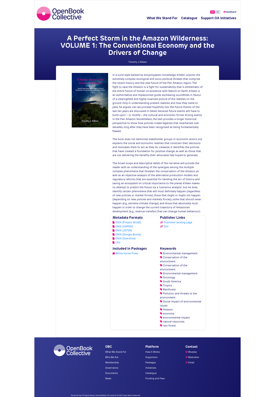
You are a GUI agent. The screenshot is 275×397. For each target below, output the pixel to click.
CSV (117, 242)
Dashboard (231, 12)
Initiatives (150, 367)
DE (217, 12)
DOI (166, 226)
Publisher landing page (178, 222)
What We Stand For (162, 18)
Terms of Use (76, 395)
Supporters (151, 357)
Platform (152, 347)
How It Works (152, 351)
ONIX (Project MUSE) (128, 222)
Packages (150, 362)
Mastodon (193, 357)
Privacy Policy (88, 395)
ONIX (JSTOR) (123, 230)
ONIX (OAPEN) (124, 226)
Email (191, 362)
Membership (112, 362)
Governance (111, 367)
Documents (111, 373)
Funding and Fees (155, 378)
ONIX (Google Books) (128, 234)
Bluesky (192, 351)
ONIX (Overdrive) (125, 238)
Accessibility (101, 395)
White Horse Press (127, 253)
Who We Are (111, 357)
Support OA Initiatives (218, 18)
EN (212, 12)
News (108, 378)
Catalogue (189, 18)
